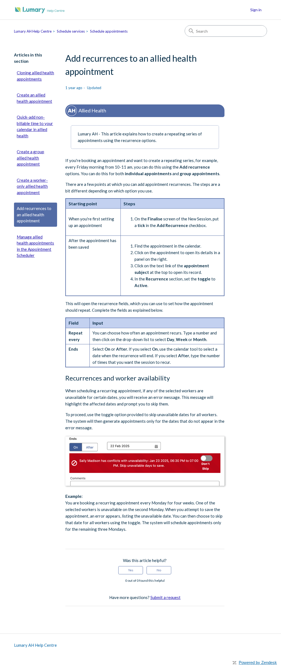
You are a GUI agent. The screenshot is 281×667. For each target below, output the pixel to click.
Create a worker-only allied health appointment (32, 186)
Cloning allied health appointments (35, 75)
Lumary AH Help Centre (33, 31)
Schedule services (71, 31)
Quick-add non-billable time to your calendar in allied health (35, 126)
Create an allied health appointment (34, 98)
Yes (130, 570)
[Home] (40, 10)
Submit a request (165, 597)
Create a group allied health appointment (30, 157)
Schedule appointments (109, 31)
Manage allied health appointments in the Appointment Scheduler (35, 246)
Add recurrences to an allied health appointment (34, 214)
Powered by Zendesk (258, 662)
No (159, 570)
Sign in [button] (256, 9)
